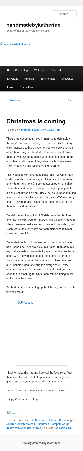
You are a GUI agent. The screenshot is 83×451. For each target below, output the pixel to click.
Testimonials (48, 78)
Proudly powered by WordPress (41, 443)
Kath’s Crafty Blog (17, 70)
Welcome (39, 70)
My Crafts (12, 78)
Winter (19, 428)
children (11, 424)
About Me (56, 70)
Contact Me (26, 87)
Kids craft (55, 420)
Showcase (67, 78)
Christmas (41, 420)
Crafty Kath (53, 130)
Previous (13, 100)
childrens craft (26, 424)
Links (10, 87)
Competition (57, 424)
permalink (65, 428)
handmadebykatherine (33, 24)
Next (72, 100)
